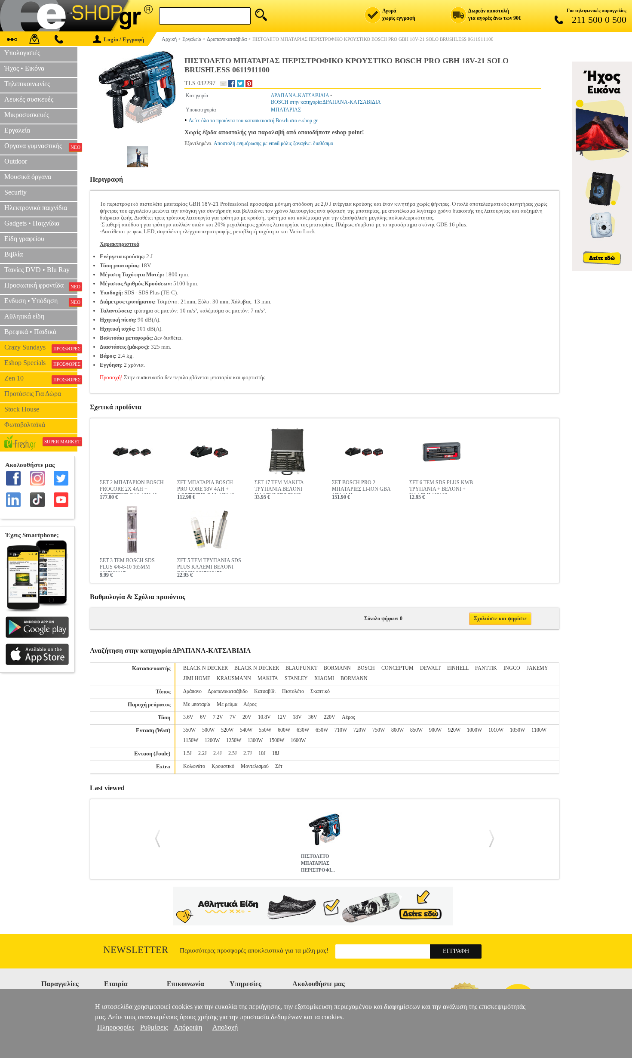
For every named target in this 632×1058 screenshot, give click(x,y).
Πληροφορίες (115, 1027)
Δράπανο (192, 691)
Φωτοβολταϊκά (24, 424)
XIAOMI (324, 678)
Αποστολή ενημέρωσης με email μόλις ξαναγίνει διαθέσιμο (273, 143)
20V (247, 717)
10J (262, 753)
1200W (212, 740)
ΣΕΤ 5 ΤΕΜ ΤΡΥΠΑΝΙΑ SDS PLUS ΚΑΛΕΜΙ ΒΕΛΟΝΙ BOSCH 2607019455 (209, 564)
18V (297, 717)
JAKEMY (537, 668)
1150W (190, 740)
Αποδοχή (225, 1027)
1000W (474, 730)
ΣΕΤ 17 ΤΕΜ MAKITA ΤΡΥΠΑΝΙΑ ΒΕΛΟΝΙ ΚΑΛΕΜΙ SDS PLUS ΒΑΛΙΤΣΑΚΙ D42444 (279, 487)
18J (275, 753)
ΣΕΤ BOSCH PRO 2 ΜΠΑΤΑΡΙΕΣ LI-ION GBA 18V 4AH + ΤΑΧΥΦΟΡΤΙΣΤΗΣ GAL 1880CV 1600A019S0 (361, 487)
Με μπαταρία (196, 704)
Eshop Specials (40, 363)
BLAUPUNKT (301, 668)
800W (397, 730)
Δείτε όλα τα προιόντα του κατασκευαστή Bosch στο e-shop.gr (253, 121)
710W (340, 730)
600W (284, 730)
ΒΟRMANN (354, 678)
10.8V (264, 717)
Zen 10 (40, 378)
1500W (276, 740)
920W (454, 730)
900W (435, 730)
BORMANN (337, 668)
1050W (517, 730)
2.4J (217, 753)
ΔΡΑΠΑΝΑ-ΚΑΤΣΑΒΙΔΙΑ (300, 96)
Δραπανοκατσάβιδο (228, 691)
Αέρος (250, 704)
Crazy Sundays (40, 347)
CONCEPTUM (397, 668)
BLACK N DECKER (205, 668)
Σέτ (278, 766)
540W (246, 730)
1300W (255, 740)
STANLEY (296, 678)
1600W (298, 740)
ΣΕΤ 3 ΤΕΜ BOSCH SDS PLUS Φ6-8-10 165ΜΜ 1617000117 (127, 564)
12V (281, 717)
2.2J (202, 753)
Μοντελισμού (255, 766)
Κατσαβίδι (265, 691)
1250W (233, 740)
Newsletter (135, 949)
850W (416, 730)
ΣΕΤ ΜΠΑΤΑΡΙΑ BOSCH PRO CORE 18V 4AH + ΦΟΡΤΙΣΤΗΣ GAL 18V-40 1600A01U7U (205, 487)
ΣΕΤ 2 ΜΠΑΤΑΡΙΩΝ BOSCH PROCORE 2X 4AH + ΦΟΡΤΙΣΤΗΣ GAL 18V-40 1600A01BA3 (132, 487)
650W (322, 730)
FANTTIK (486, 668)
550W (265, 730)
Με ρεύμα (227, 704)
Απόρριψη (188, 1027)
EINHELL (458, 668)
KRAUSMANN (234, 678)
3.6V (188, 717)
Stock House (21, 409)
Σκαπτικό (320, 691)
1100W (538, 730)
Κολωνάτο (194, 766)
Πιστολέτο (293, 691)
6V (203, 717)
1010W (495, 730)
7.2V (218, 717)
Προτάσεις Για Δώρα (32, 393)
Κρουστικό (223, 766)
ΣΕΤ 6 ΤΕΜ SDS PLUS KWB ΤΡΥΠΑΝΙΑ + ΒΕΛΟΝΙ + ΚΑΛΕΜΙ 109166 (441, 487)
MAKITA (268, 678)
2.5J (232, 753)
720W (359, 730)
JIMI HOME (196, 678)
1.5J (187, 753)
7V (233, 717)
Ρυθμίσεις (154, 1027)
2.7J (247, 753)
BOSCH (366, 668)
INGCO (511, 668)
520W (227, 730)
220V (329, 717)
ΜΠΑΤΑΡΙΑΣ (286, 110)
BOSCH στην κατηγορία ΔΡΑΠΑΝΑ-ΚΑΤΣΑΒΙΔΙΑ (326, 102)
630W (303, 730)
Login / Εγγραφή (124, 39)
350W (189, 730)
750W (378, 730)
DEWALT (430, 668)
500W (208, 730)
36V (312, 717)
